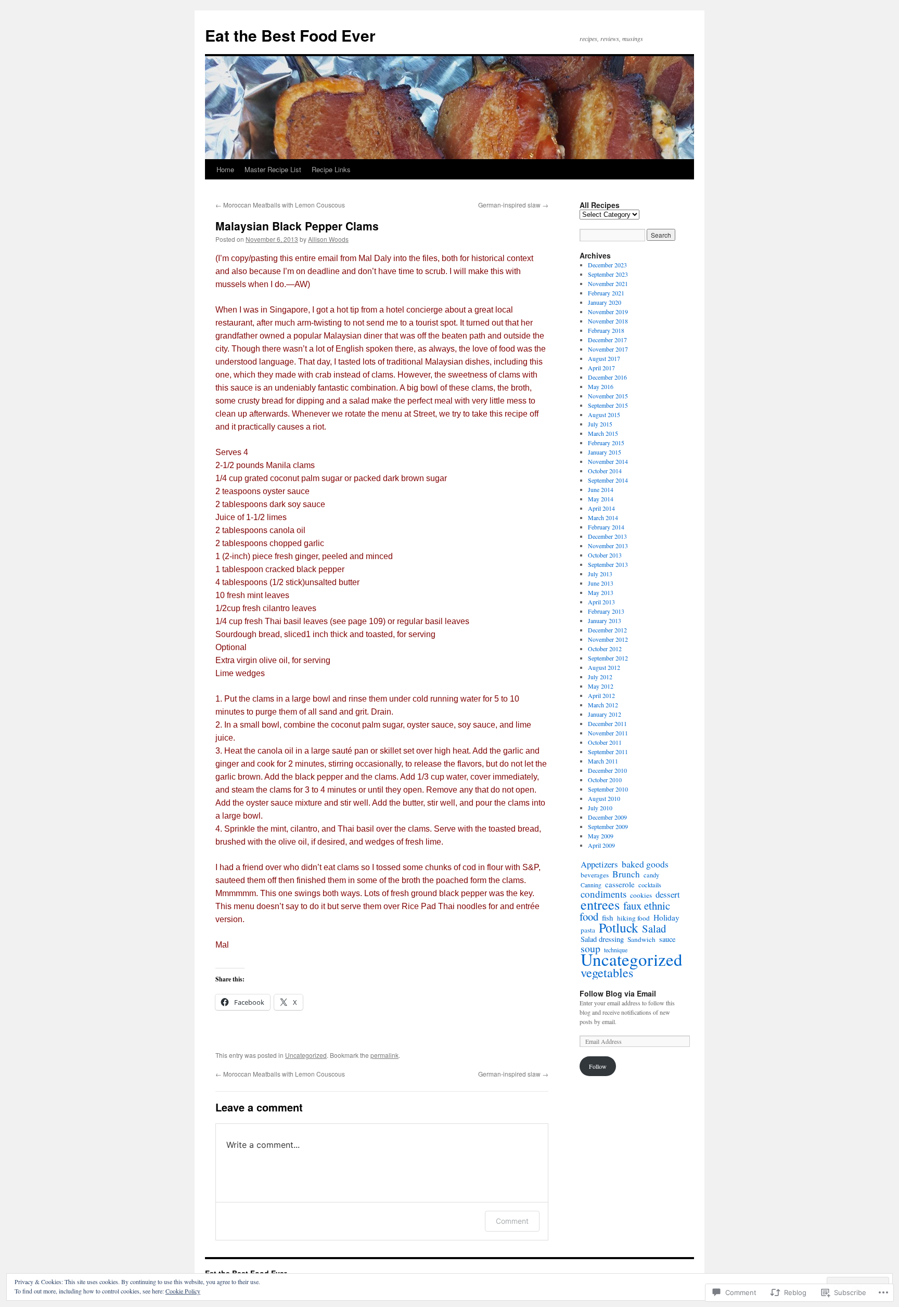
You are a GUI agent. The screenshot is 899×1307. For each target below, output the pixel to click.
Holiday (666, 917)
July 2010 (600, 808)
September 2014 (608, 480)
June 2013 (600, 583)
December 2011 (607, 723)
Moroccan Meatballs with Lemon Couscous (280, 204)
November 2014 (608, 461)
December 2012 (607, 630)
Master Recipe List (273, 169)
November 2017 (608, 349)
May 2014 (600, 499)
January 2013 (604, 620)
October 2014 (605, 471)
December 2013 (607, 536)
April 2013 (601, 602)
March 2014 (603, 517)
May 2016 (600, 386)
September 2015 (608, 405)
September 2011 (608, 751)
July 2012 (600, 676)
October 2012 (605, 648)
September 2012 (608, 658)
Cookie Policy (182, 1291)
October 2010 (605, 779)
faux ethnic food (625, 911)
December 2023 (607, 265)
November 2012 (608, 639)
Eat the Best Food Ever (290, 35)
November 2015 (608, 396)
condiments (603, 893)
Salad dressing (602, 939)
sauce (667, 939)
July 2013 (600, 574)
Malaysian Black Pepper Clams (297, 226)
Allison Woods (328, 239)
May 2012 (600, 686)
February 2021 (606, 293)
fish (607, 917)
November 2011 (608, 733)
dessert (668, 894)
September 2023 (608, 274)
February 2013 (606, 611)
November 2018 (608, 321)
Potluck (618, 927)
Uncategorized (306, 1055)
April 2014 (601, 508)
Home (225, 169)
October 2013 (605, 555)
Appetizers (599, 864)
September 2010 (608, 789)
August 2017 (604, 358)
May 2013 (600, 592)
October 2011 (605, 742)
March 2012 (603, 705)
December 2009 (607, 817)
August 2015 (604, 414)
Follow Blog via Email (618, 993)
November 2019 (608, 311)
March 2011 (603, 761)
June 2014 (600, 489)
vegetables (607, 972)
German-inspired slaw (513, 204)
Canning (591, 885)
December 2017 (607, 339)
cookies (641, 895)
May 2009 (600, 836)
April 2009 (601, 845)
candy (651, 875)
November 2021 (608, 283)
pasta (588, 930)
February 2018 (606, 330)
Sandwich (641, 939)
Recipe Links (331, 169)
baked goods (645, 864)
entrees (600, 904)
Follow (598, 1066)
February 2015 (606, 442)
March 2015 (603, 433)
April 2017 (601, 368)
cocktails (649, 885)
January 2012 (604, 714)
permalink (384, 1055)
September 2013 (608, 564)
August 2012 (604, 667)
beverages (595, 874)
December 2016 (607, 377)
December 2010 (607, 770)
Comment (512, 1221)
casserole (620, 884)
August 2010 (604, 798)
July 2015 (600, 424)
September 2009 (608, 826)
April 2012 (601, 695)
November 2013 (608, 545)
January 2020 (604, 302)
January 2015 (604, 452)
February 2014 (606, 527)
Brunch (626, 874)
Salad (654, 928)
